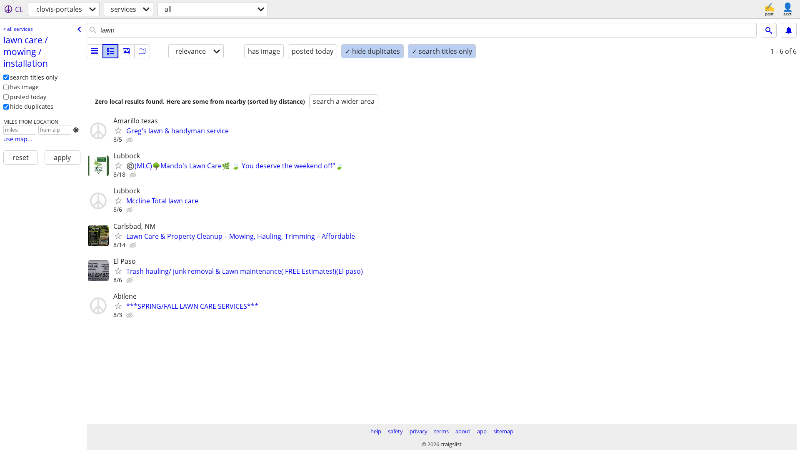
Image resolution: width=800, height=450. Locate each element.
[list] (94, 51)
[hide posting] (130, 140)
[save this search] (789, 30)
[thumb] (110, 51)
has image (24, 87)
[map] (142, 51)
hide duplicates (31, 106)
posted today (28, 97)
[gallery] (126, 51)
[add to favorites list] (118, 130)
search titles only (34, 77)
